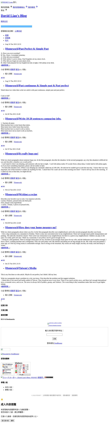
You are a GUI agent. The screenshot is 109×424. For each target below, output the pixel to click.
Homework (18, 74)
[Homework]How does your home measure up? (31, 227)
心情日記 (18, 31)
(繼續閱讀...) (5, 65)
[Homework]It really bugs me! (21, 153)
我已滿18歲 (5, 420)
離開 (12, 420)
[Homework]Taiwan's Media (20, 268)
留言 (17, 69)
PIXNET (38, 395)
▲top (3, 77)
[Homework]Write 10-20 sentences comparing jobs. (33, 118)
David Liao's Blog (14, 16)
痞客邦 (12, 69)
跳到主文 (4, 21)
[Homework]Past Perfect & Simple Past (27, 48)
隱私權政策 (66, 395)
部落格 (7, 38)
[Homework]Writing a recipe (21, 194)
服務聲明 (74, 395)
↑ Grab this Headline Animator (54, 325)
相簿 (7, 35)
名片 (7, 40)
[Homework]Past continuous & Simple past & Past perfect (37, 85)
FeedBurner (58, 343)
